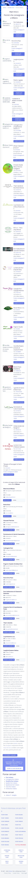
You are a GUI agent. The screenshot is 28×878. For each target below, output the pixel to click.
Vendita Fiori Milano (13, 768)
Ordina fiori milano (11, 788)
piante (15, 743)
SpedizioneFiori (21, 856)
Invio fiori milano (11, 787)
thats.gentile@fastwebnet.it (11, 629)
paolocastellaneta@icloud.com (12, 615)
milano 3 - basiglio (11, 795)
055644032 (17, 149)
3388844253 (18, 370)
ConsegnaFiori (7, 850)
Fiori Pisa (18, 824)
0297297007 (18, 170)
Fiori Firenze (19, 821)
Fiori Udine (4, 824)
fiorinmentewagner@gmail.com (12, 540)
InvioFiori (7, 862)
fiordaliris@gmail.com (10, 584)
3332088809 (18, 351)
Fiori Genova (19, 818)
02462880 (17, 329)
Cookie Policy (16, 873)
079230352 (7, 468)
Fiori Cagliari (19, 828)
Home (4, 7)
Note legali (24, 873)
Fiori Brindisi (5, 831)
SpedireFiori (7, 856)
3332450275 (18, 63)
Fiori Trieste (19, 835)
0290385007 (18, 82)
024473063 (16, 104)
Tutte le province (20, 845)
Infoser (10, 871)
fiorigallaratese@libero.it (10, 599)
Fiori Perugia (19, 838)
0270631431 (18, 292)
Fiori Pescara (5, 828)
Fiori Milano (19, 814)
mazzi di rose (7, 748)
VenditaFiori (21, 850)
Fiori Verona (5, 845)
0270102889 (18, 130)
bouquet (8, 745)
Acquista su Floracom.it (19, 35)
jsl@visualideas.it (9, 656)
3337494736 (18, 410)
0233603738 (18, 189)
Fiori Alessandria (20, 831)
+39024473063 (18, 391)
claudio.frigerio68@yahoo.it (11, 570)
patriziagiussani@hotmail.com (12, 526)
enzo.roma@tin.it (9, 513)
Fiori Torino (5, 818)
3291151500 (18, 449)
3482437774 (18, 24)
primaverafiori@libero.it (10, 643)
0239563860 (16, 42)
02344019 (17, 309)
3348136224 (18, 231)
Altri (10, 755)
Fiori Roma (4, 814)
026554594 (17, 210)
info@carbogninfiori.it (10, 497)
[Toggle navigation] (24, 2)
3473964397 (18, 271)
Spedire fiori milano (11, 783)
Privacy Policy (7, 873)
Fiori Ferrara (5, 821)
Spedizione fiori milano (12, 785)
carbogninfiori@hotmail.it (11, 556)
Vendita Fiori (11, 7)
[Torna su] (25, 875)
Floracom (8, 763)
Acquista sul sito (18, 141)
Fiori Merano (5, 838)
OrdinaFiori (21, 862)
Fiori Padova (19, 841)
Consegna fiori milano (12, 779)
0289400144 (18, 430)
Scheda (14, 500)
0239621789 (18, 252)
